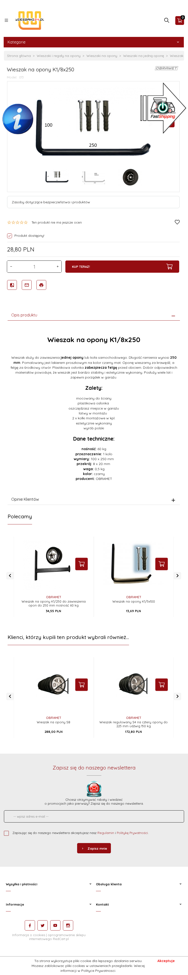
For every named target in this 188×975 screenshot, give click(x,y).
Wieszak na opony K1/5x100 (133, 601)
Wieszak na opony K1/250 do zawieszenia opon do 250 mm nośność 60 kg (54, 603)
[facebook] (30, 925)
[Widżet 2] (163, 107)
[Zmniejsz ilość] (11, 266)
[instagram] (68, 925)
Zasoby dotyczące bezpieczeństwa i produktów (51, 202)
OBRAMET (53, 597)
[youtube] (55, 925)
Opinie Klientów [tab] (25, 499)
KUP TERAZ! (81, 267)
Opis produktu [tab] (24, 315)
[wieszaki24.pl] (30, 20)
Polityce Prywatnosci (98, 970)
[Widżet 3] (18, 120)
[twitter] (42, 925)
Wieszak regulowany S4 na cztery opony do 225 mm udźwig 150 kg (133, 724)
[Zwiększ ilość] (57, 266)
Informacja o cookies (28, 935)
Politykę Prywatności (132, 833)
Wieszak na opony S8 (53, 722)
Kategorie (16, 42)
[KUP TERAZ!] (81, 564)
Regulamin (105, 833)
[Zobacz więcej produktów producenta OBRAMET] (166, 68)
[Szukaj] (166, 21)
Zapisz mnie (97, 848)
